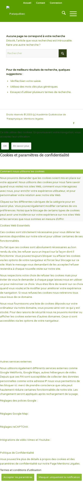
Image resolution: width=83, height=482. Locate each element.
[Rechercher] (62, 14)
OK (5, 145)
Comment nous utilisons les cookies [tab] (22, 171)
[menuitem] (27, 3)
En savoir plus (21, 145)
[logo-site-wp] (34, 14)
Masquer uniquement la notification (59, 477)
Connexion (56, 3)
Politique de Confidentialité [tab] (17, 452)
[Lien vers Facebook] (74, 123)
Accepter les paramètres (17, 477)
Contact (40, 3)
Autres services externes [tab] (16, 361)
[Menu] (71, 14)
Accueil (27, 3)
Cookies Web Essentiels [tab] (15, 225)
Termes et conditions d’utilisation (20, 470)
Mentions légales (33, 119)
